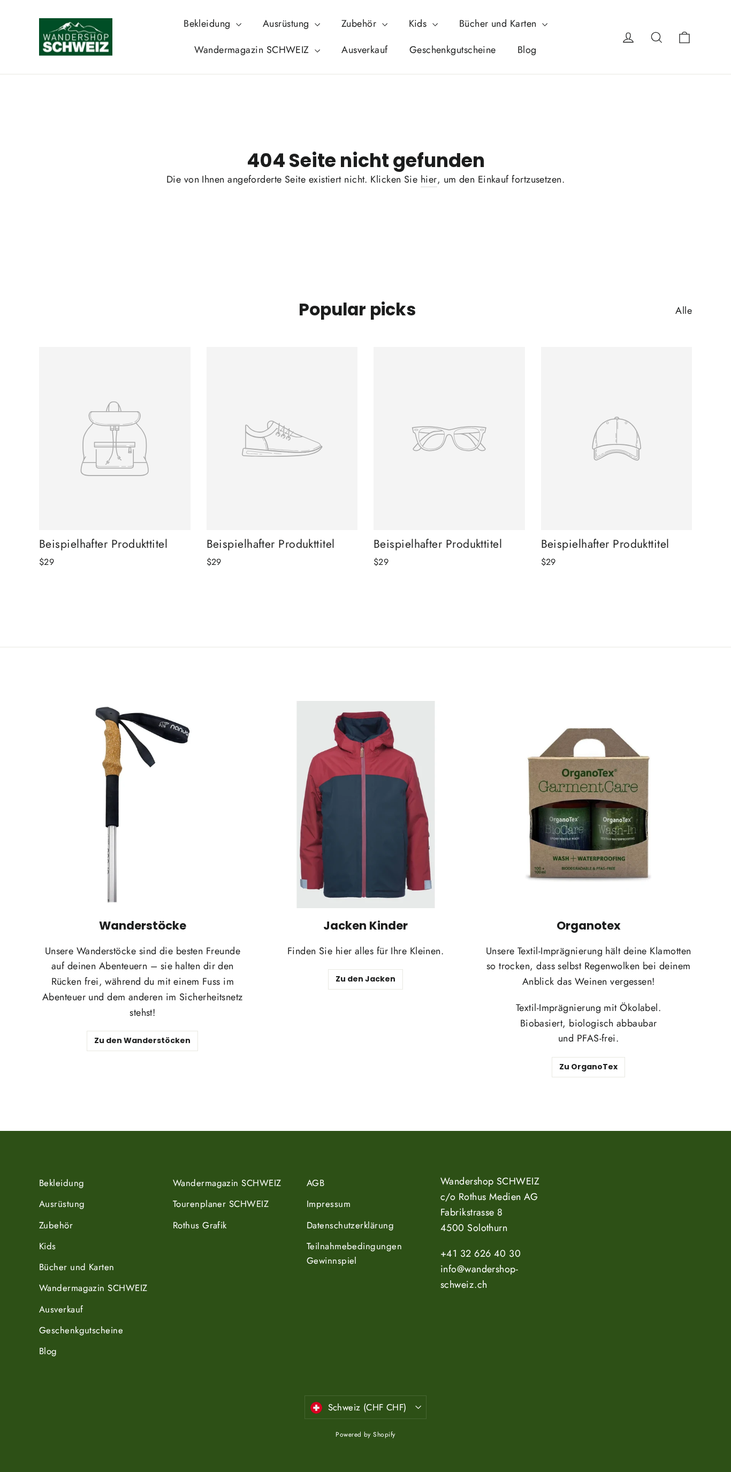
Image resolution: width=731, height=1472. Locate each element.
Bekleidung (208, 24)
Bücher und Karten (499, 24)
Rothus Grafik (200, 1225)
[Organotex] (588, 804)
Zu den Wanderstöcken (142, 1040)
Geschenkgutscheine (452, 50)
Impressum (329, 1203)
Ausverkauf (364, 50)
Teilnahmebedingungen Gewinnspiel (354, 1253)
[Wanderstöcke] (142, 804)
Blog (527, 50)
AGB (315, 1182)
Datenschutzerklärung (350, 1225)
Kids (419, 24)
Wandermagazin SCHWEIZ (253, 50)
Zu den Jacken (365, 978)
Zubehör (360, 24)
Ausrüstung (287, 24)
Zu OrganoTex (588, 1066)
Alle (683, 311)
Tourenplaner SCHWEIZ (221, 1203)
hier (429, 179)
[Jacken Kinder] (365, 804)
